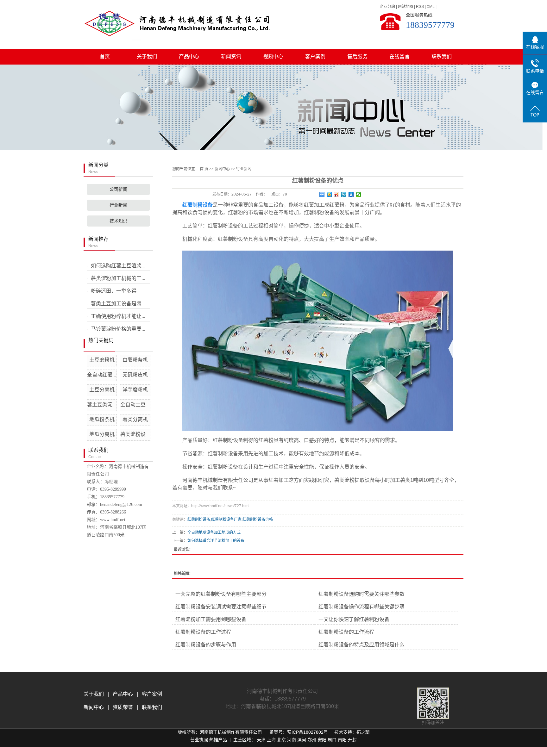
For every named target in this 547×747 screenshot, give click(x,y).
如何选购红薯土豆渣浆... (118, 265)
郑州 (311, 739)
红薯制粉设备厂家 (226, 519)
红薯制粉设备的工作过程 (203, 632)
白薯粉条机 (135, 360)
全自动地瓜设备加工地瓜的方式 (214, 532)
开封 (352, 739)
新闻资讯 (231, 56)
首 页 (204, 169)
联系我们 (441, 56)
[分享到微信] (358, 194)
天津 (261, 739)
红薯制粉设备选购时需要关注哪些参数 (361, 594)
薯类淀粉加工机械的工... (118, 278)
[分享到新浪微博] (336, 194)
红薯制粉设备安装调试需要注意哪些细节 (221, 606)
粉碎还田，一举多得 (113, 291)
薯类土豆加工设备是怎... (118, 303)
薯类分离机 (135, 419)
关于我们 (147, 56)
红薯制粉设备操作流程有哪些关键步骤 (361, 606)
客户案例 (315, 56)
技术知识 (118, 221)
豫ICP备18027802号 (307, 732)
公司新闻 (118, 189)
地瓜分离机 (102, 434)
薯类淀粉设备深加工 (143, 434)
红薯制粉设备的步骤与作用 (205, 644)
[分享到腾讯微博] (344, 194)
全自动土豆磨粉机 (140, 404)
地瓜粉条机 (102, 419)
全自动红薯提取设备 (110, 374)
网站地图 (405, 6)
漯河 (301, 739)
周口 (332, 739)
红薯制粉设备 (198, 519)
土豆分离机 (102, 389)
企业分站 (387, 6)
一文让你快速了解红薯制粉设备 (353, 619)
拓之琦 (363, 732)
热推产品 (218, 739)
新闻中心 (222, 169)
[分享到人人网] (351, 194)
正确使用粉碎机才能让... (118, 316)
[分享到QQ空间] (329, 194)
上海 (271, 739)
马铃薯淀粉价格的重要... (118, 329)
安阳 (322, 739)
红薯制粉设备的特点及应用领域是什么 (361, 644)
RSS (420, 6)
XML (431, 6)
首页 (105, 56)
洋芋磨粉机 (135, 389)
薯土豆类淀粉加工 (107, 404)
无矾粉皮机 (135, 374)
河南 (291, 739)
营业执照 (199, 739)
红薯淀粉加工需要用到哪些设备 (210, 619)
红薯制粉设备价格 (257, 519)
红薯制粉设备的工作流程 (346, 632)
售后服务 (357, 56)
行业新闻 (118, 205)
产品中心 (189, 56)
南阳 (342, 739)
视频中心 (273, 56)
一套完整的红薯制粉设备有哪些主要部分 (221, 594)
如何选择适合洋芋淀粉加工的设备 (215, 540)
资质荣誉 (122, 707)
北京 (281, 739)
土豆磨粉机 (102, 360)
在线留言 (399, 56)
